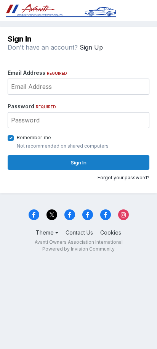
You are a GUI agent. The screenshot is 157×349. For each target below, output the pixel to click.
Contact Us (79, 232)
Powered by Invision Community (78, 249)
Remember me (34, 137)
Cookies (110, 232)
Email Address (37, 72)
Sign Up (91, 47)
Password (32, 106)
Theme (45, 232)
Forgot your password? (123, 177)
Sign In (79, 162)
